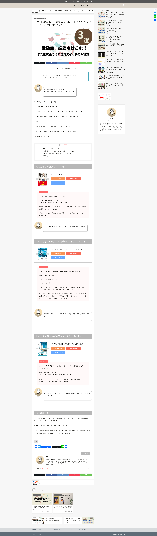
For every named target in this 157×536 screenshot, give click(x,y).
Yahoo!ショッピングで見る (58, 182)
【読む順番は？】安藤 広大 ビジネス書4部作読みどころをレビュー (115, 69)
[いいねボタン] (36, 441)
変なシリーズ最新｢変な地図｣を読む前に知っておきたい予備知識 (115, 85)
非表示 (65, 145)
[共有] (155, 20)
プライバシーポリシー (38, 534)
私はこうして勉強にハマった (51, 148)
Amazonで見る (58, 178)
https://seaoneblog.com (50, 468)
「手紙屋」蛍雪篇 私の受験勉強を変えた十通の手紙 (67, 344)
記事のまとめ (47, 156)
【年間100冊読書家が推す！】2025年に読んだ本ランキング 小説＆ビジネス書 (115, 30)
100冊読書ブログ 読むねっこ (78, 5)
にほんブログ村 (37, 484)
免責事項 (47, 534)
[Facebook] (155, 10)
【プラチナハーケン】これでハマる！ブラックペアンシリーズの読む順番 (115, 53)
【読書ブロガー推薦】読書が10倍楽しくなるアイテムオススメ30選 (115, 22)
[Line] (155, 16)
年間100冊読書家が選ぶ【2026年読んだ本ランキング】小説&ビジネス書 (115, 14)
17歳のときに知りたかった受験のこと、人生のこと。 (58, 151)
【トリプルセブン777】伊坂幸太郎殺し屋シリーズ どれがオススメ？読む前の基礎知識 (115, 37)
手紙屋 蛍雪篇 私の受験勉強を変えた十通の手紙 (57, 153)
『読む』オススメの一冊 (40, 18)
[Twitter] (155, 13)
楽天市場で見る (73, 178)
